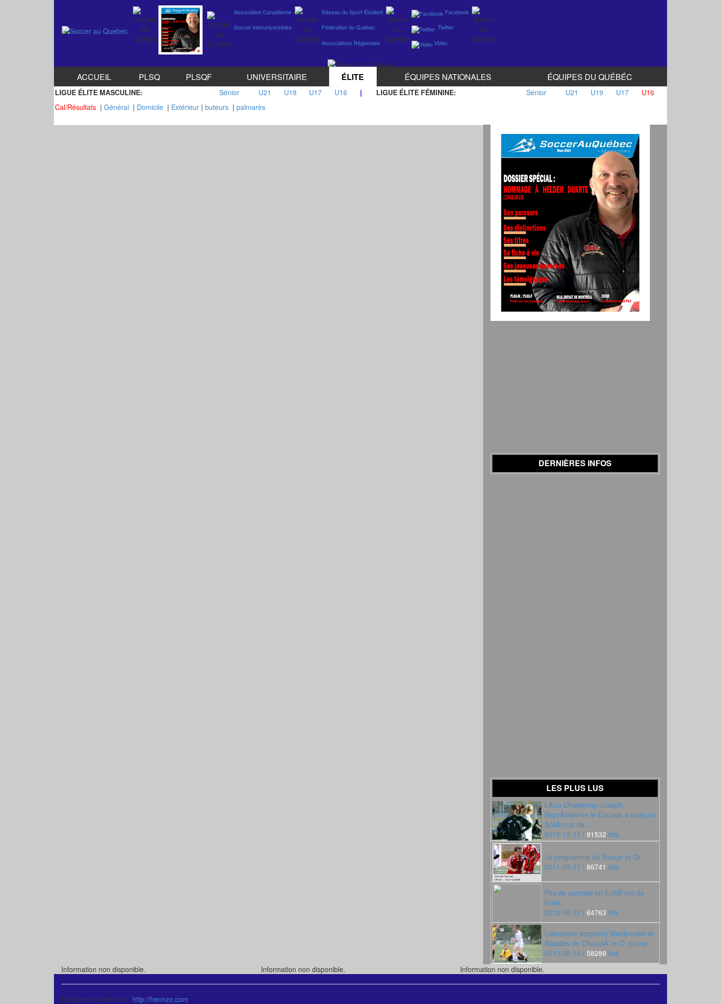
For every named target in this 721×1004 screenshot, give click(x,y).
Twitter (444, 27)
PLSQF (199, 76)
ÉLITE (352, 76)
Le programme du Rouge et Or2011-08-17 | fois (592, 862)
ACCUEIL (94, 76)
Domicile (150, 107)
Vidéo (440, 43)
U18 (290, 92)
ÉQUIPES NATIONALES (448, 76)
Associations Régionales (350, 43)
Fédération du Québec (347, 27)
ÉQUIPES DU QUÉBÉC (589, 76)
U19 (597, 92)
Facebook (456, 12)
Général (116, 107)
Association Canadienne (261, 12)
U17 (315, 92)
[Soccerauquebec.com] (95, 28)
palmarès (250, 107)
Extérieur (185, 107)
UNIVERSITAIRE (277, 76)
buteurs (217, 107)
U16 (341, 92)
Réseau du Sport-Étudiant (351, 12)
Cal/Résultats (75, 107)
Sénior (229, 92)
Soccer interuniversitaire (262, 27)
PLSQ (149, 76)
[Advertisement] (575, 25)
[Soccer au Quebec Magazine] (180, 27)
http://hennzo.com (160, 999)
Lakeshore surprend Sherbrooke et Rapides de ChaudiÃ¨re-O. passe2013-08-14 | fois (598, 943)
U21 (264, 92)
